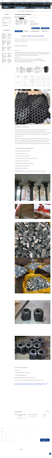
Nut (29, 36)
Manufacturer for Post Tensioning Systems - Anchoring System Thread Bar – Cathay (33, 383)
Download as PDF (45, 28)
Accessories (27, 11)
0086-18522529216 (13, 433)
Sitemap (21, 449)
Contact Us (34, 3)
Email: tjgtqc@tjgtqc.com (15, 1)
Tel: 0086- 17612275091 (33, 1)
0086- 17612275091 (41, 1)
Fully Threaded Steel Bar (6, 18)
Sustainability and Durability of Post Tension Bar (10, 55)
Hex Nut (32, 11)
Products (9, 3)
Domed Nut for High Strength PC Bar (20, 418)
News (22, 3)
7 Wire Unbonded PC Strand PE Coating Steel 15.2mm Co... (9, 37)
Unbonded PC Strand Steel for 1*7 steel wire (9, 43)
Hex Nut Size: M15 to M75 (32, 416)
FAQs (27, 3)
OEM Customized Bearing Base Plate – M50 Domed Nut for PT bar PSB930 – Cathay (31, 384)
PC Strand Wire (5, 25)
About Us (16, 3)
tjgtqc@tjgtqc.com (6, 429)
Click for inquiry (44, 439)
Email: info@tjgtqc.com (24, 1)
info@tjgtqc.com (14, 429)
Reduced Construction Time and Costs (10, 61)
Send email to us (36, 28)
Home (3, 3)
